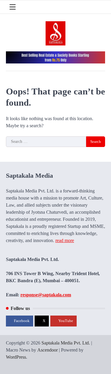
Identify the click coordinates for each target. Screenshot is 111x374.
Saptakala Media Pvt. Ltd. (65, 342)
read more (64, 240)
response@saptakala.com (45, 294)
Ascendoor (47, 349)
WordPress (16, 357)
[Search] (100, 7)
